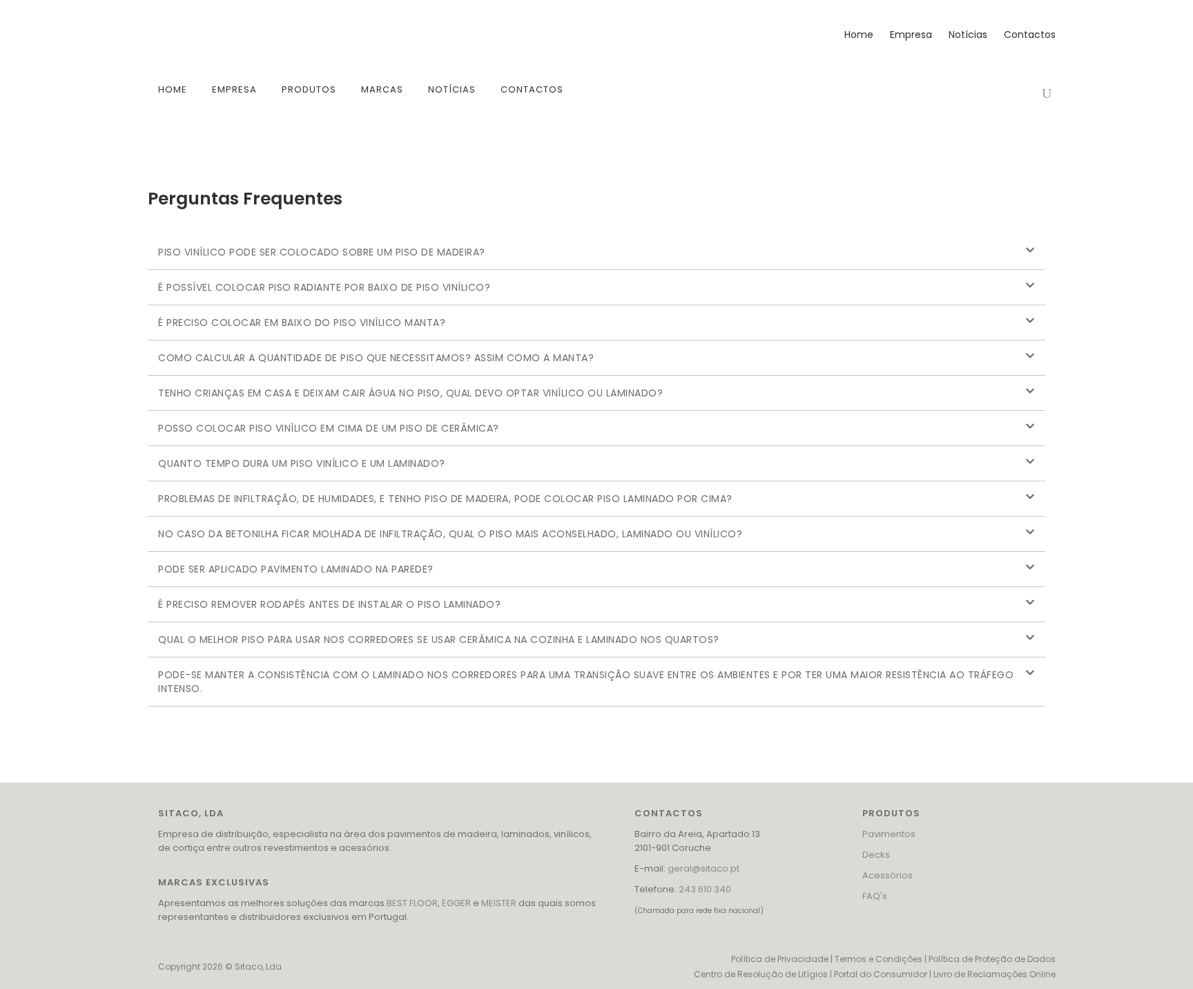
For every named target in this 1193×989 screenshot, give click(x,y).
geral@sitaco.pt (703, 868)
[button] (596, 252)
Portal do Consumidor (880, 974)
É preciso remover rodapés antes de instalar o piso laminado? (329, 604)
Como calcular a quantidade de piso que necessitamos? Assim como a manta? (376, 358)
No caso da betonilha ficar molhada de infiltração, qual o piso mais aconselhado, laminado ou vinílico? (450, 534)
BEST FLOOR (412, 903)
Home (858, 34)
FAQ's (874, 896)
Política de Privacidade (779, 959)
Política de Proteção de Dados (992, 959)
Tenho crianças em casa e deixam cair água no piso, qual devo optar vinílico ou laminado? (410, 393)
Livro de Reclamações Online (994, 974)
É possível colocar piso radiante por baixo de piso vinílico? (324, 287)
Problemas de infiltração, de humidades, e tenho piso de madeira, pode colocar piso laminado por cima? (445, 499)
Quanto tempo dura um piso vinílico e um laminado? (301, 463)
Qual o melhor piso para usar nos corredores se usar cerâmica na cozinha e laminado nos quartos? (438, 639)
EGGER (456, 903)
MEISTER (498, 903)
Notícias (968, 34)
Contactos (1030, 34)
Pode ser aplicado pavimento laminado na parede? (296, 569)
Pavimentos (888, 834)
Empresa (911, 34)
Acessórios (887, 875)
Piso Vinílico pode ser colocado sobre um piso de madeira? (321, 252)
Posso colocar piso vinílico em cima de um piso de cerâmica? (328, 428)
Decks (876, 854)
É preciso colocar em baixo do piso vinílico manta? (301, 322)
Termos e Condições (878, 959)
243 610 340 (705, 889)
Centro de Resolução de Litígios (761, 974)
